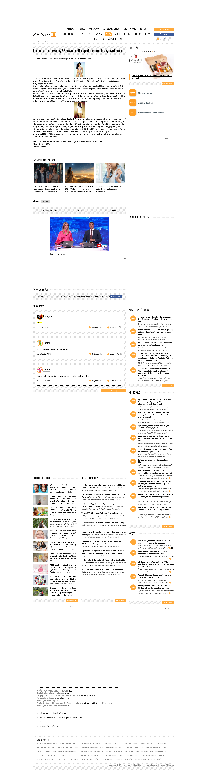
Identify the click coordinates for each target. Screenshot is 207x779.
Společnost (68, 33)
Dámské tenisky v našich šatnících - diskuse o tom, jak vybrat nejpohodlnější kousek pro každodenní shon (102, 747)
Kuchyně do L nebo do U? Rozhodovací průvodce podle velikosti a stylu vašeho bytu (146, 747)
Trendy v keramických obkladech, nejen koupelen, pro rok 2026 (146, 751)
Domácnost (94, 29)
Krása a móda (130, 29)
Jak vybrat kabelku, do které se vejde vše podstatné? (56, 751)
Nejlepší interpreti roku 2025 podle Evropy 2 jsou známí (57, 759)
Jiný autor (112, 210)
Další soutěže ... (168, 83)
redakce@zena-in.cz (88, 695)
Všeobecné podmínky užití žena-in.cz (54, 713)
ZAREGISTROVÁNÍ (68, 296)
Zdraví (109, 33)
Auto (117, 33)
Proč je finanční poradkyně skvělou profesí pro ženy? (56, 755)
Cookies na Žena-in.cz (48, 722)
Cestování (71, 29)
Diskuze (138, 33)
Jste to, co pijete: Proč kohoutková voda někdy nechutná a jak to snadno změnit (102, 759)
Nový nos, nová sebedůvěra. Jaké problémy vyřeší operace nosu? (146, 743)
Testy (80, 33)
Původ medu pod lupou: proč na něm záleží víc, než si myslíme (146, 755)
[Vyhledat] (158, 39)
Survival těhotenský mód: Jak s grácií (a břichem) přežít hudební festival (58, 743)
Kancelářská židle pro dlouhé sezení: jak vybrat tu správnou (102, 755)
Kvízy (147, 33)
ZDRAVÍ (45, 201)
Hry (102, 38)
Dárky (82, 29)
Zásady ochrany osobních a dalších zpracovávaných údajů (61, 717)
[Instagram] (164, 39)
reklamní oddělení (90, 703)
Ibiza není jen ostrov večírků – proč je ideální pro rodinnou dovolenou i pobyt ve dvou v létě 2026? (58, 747)
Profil (94, 38)
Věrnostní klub (115, 38)
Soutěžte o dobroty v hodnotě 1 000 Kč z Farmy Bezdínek (152, 77)
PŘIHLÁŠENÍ (81, 296)
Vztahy (99, 33)
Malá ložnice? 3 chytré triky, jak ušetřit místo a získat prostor (146, 759)
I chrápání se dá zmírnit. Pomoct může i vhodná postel (101, 743)
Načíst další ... (114, 391)
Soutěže (127, 33)
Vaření (89, 33)
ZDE (70, 690)
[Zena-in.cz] (46, 34)
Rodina (143, 29)
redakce (67, 693)
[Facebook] (169, 39)
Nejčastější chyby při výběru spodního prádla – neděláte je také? (102, 751)
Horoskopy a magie (111, 29)
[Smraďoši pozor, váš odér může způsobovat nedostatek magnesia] (110, 173)
